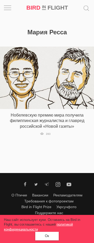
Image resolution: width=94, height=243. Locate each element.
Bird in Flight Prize (36, 207)
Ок (47, 236)
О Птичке (19, 195)
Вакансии (40, 195)
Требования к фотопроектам (49, 201)
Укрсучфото (66, 207)
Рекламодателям (68, 195)
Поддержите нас (49, 213)
